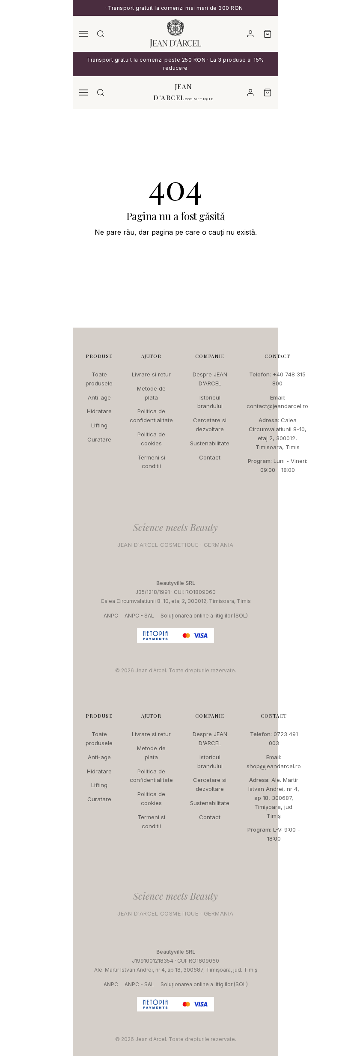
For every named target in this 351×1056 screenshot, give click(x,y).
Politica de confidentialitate (151, 416)
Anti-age (99, 397)
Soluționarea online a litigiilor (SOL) (204, 615)
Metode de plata (151, 393)
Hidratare (99, 411)
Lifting (99, 425)
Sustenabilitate (209, 443)
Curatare (99, 439)
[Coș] (267, 33)
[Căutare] (100, 33)
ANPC (111, 615)
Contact (209, 457)
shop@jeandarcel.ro (274, 766)
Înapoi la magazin (175, 257)
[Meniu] (83, 33)
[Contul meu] (250, 33)
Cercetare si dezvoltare (209, 425)
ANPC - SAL (139, 615)
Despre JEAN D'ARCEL (210, 379)
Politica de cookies (151, 439)
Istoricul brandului (210, 402)
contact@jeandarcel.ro (277, 406)
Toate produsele (99, 379)
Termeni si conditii (151, 462)
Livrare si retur (151, 374)
